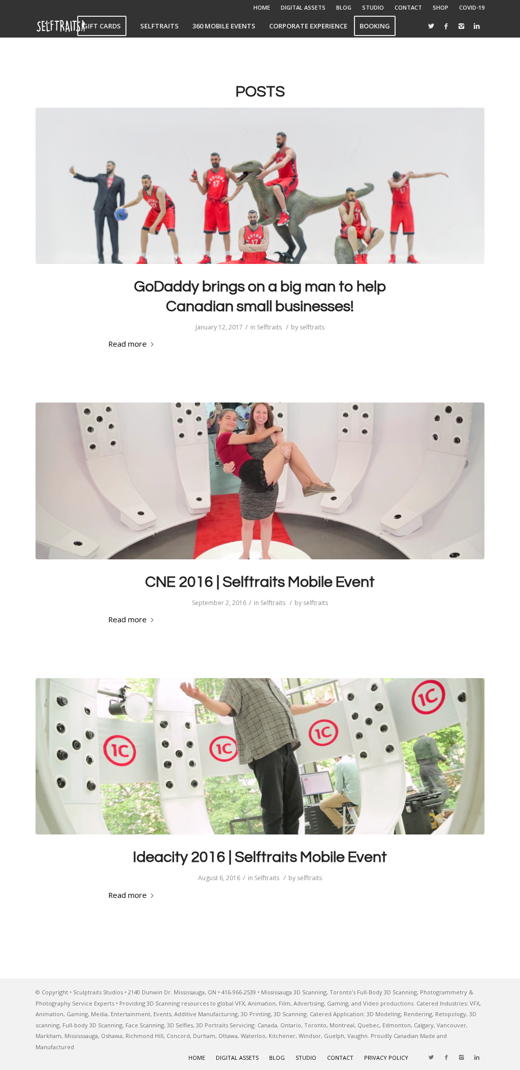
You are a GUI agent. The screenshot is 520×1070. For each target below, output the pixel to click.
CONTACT (408, 7)
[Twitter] (431, 26)
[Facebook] (446, 26)
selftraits (312, 327)
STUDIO (373, 7)
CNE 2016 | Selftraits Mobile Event (260, 582)
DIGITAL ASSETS (303, 7)
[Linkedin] (476, 26)
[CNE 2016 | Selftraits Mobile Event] (260, 481)
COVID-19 (471, 7)
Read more (127, 344)
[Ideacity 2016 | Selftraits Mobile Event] (260, 756)
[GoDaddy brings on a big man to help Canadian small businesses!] (260, 186)
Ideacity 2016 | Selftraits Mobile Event (260, 857)
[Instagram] (461, 26)
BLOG (343, 7)
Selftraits (269, 327)
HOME (261, 7)
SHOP (440, 7)
